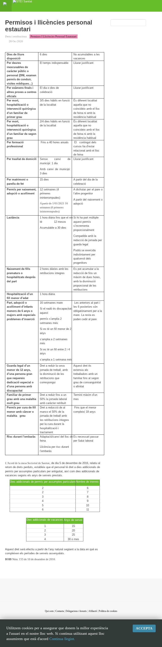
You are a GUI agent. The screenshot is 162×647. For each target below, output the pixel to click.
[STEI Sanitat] (22, 2)
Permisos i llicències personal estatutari (54, 36)
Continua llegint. (62, 639)
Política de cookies (108, 611)
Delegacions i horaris (76, 611)
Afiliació (92, 611)
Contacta (59, 611)
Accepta (144, 628)
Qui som (49, 611)
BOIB (8, 559)
